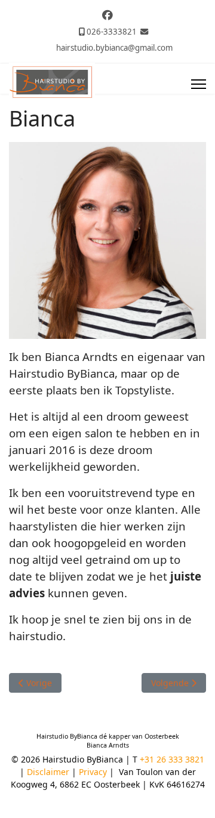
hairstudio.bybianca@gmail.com (114, 47)
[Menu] (198, 84)
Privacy (93, 771)
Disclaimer (49, 771)
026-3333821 (112, 31)
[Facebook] (107, 15)
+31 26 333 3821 (172, 759)
